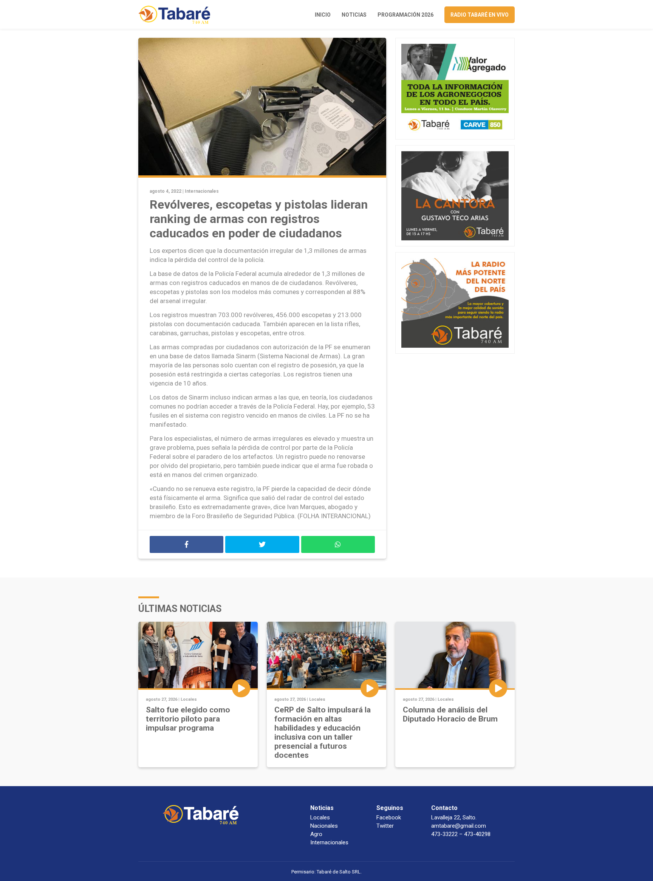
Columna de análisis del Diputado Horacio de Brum (450, 714)
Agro (316, 834)
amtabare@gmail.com (458, 825)
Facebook (388, 817)
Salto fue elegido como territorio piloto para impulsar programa (188, 718)
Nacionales (324, 825)
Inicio (323, 15)
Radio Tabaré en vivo (479, 15)
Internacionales (202, 191)
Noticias (354, 15)
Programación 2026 (405, 15)
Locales (189, 699)
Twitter (385, 825)
